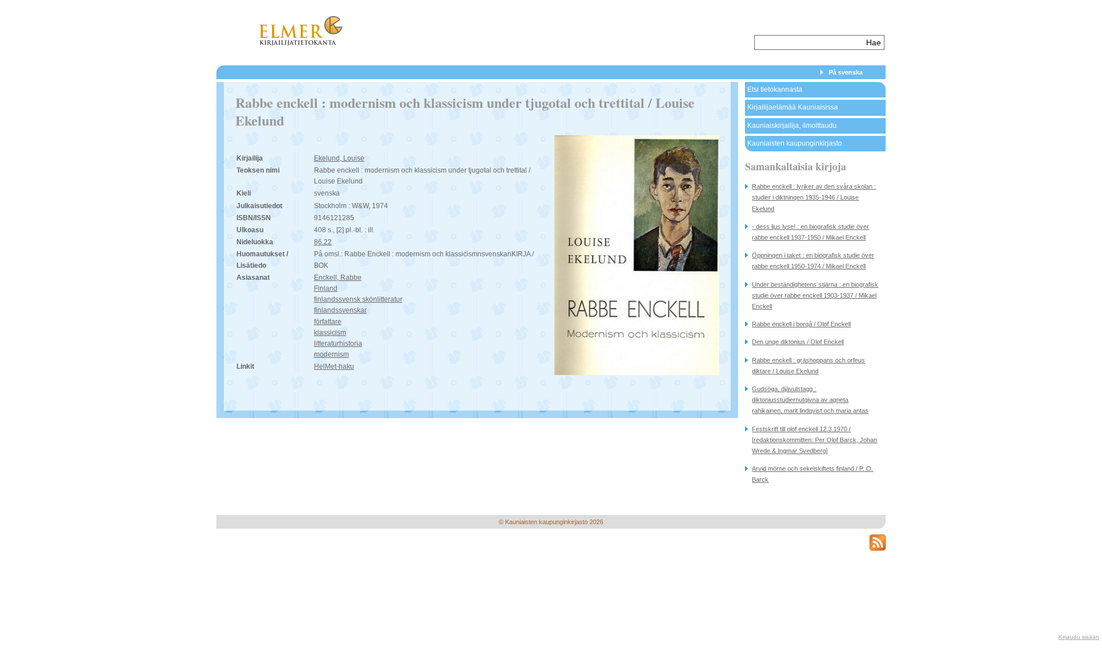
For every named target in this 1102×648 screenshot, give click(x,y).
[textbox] (809, 42)
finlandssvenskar (340, 310)
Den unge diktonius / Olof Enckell (798, 341)
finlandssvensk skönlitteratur (358, 299)
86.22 (323, 242)
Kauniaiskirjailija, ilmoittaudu (792, 126)
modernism (331, 354)
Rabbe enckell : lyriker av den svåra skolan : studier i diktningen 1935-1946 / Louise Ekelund (814, 197)
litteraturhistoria (338, 343)
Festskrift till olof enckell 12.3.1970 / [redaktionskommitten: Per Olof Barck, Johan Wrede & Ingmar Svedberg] (814, 440)
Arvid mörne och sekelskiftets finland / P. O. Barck (812, 474)
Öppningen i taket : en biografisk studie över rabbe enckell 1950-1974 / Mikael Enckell (813, 261)
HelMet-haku (334, 366)
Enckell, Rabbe (338, 278)
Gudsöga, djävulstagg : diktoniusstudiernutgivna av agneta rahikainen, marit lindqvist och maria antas (810, 399)
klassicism (330, 333)
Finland (325, 288)
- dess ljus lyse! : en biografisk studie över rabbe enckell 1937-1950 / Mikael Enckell (810, 232)
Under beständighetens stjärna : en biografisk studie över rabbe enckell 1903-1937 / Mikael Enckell (815, 295)
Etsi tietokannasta (774, 89)
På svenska (846, 72)
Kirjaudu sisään (1078, 637)
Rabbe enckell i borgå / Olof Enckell (801, 324)
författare (328, 322)
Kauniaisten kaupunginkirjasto (794, 143)
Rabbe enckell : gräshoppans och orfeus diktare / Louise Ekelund (808, 365)
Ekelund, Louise (339, 158)
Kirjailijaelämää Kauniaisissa (792, 107)
